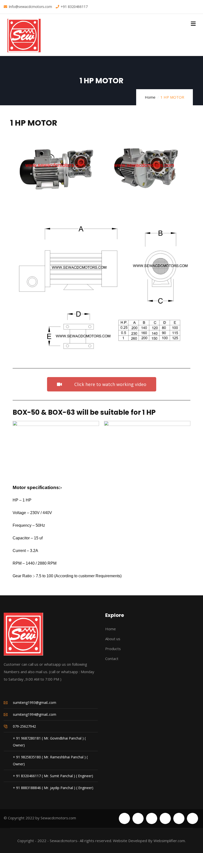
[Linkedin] (192, 818)
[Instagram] (165, 818)
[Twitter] (124, 818)
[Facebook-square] (138, 818)
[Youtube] (178, 818)
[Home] (23, 634)
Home (150, 97)
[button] (17, 171)
